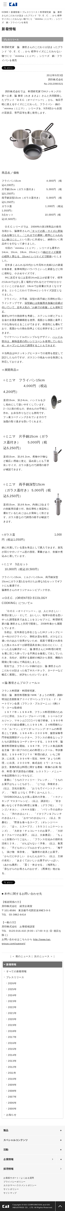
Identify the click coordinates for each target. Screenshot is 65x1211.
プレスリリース (29, 12)
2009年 (12, 1084)
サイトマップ (10, 1193)
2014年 (12, 1055)
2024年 (12, 995)
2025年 (12, 989)
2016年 (12, 1043)
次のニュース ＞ (43, 956)
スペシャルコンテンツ (15, 1140)
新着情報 (15, 12)
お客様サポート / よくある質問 (18, 1178)
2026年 (12, 983)
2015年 (12, 1049)
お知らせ (11, 1114)
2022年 (12, 1007)
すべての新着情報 (16, 971)
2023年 (12, 1001)
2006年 (12, 1102)
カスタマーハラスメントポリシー (20, 1185)
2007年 (12, 1096)
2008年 (12, 1090)
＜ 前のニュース (21, 956)
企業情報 (8, 1159)
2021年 (12, 1013)
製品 (5, 1130)
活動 (5, 1149)
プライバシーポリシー (14, 1182)
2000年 (12, 1108)
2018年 (12, 1031)
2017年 (12, 1037)
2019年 (12, 1025)
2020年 (12, 1019)
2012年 (12, 1067)
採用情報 (8, 1168)
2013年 (12, 1060)
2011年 (12, 1072)
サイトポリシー (11, 1189)
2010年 (12, 1079)
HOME (5, 12)
